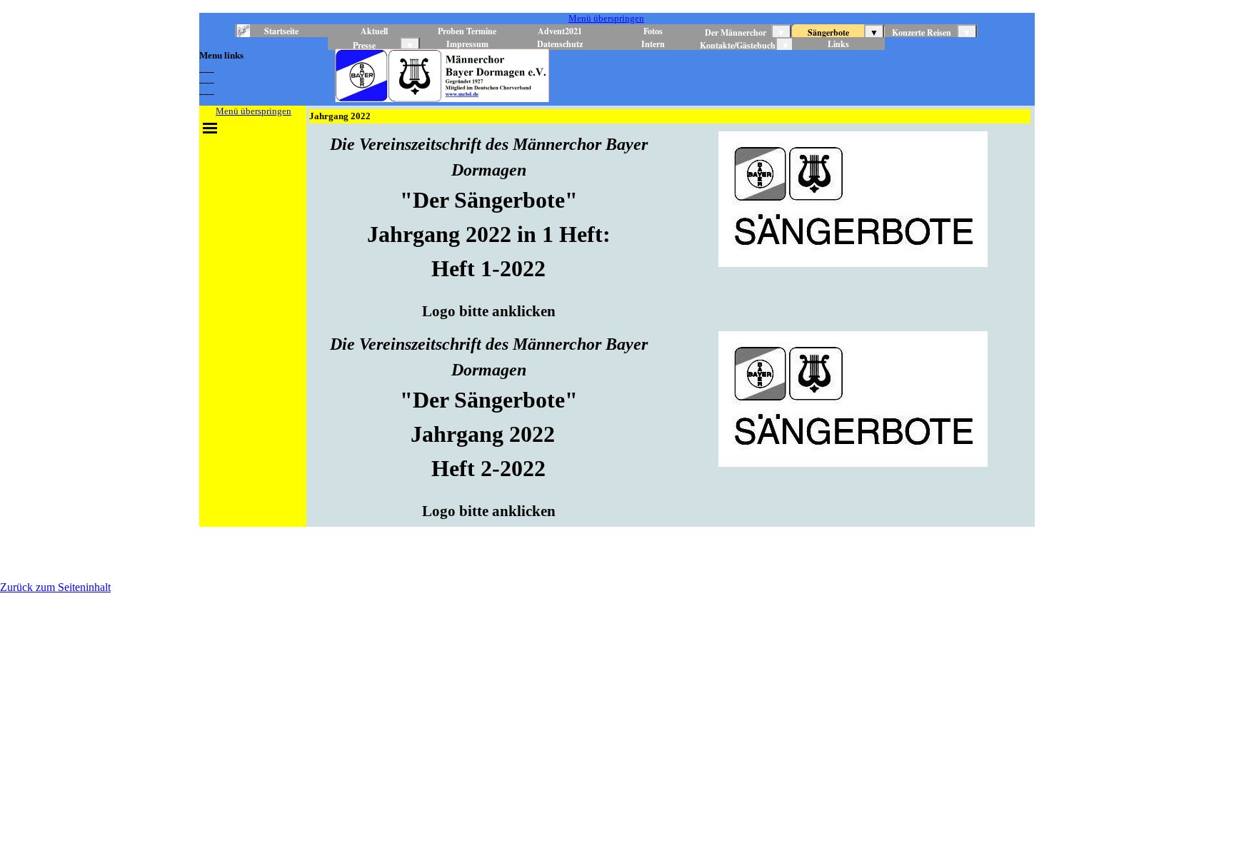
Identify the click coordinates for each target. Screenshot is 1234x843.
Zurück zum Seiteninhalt (55, 587)
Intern (653, 44)
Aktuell (374, 31)
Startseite (281, 31)
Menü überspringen (606, 18)
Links (838, 44)
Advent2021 (560, 31)
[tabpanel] (252, 72)
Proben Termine (467, 31)
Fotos (653, 31)
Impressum (467, 44)
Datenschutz (560, 44)
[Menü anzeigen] (210, 127)
